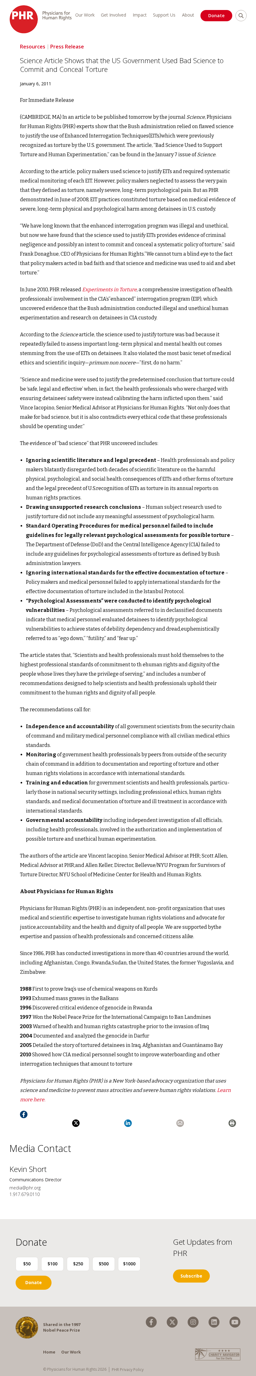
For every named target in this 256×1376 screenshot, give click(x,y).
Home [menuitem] (49, 1352)
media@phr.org (25, 1188)
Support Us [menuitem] (164, 15)
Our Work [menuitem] (85, 15)
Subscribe (191, 1276)
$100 (52, 1264)
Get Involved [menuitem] (113, 15)
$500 (104, 1264)
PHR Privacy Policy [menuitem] (128, 1369)
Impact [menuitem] (140, 15)
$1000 (129, 1264)
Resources (32, 46)
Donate (216, 15)
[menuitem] (151, 1322)
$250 (78, 1264)
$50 (27, 1264)
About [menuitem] (188, 15)
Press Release (67, 46)
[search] (241, 15)
